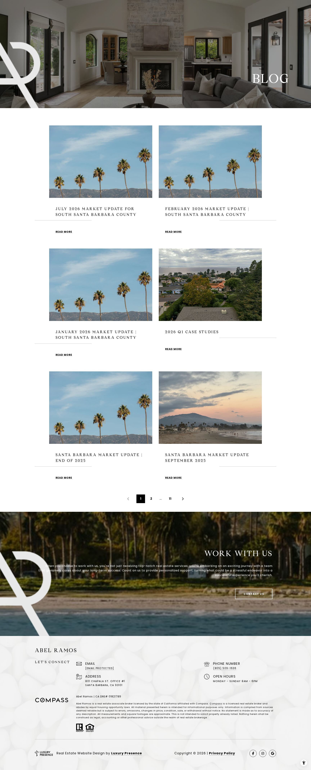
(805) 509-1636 (224, 668)
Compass (216, 703)
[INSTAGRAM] (262, 753)
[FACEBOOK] (253, 753)
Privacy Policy (222, 753)
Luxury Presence (126, 753)
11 (170, 498)
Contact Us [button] (254, 594)
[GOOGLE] (272, 753)
